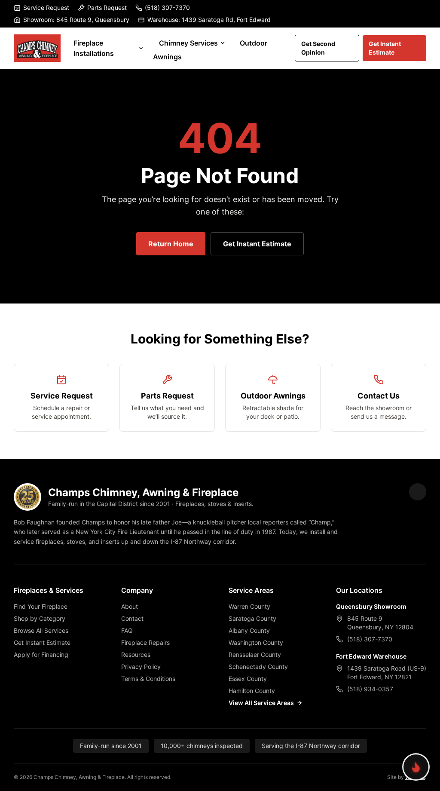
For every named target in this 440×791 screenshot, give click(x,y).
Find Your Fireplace (40, 606)
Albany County (249, 630)
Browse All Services (41, 630)
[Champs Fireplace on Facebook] (417, 491)
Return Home (170, 243)
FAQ (127, 630)
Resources (135, 654)
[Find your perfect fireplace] (416, 767)
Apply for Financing (41, 654)
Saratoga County (252, 618)
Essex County (248, 678)
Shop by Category (39, 618)
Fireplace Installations (93, 48)
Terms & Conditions (148, 678)
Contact (132, 618)
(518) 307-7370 (167, 7)
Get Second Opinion (318, 48)
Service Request (46, 7)
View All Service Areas (261, 702)
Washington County (256, 642)
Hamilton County (252, 690)
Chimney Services (188, 43)
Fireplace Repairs (145, 642)
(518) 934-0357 (370, 689)
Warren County (249, 606)
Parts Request (107, 7)
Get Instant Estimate (385, 48)
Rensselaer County (255, 654)
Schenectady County (258, 666)
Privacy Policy (141, 666)
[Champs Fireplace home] (37, 48)
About (129, 606)
